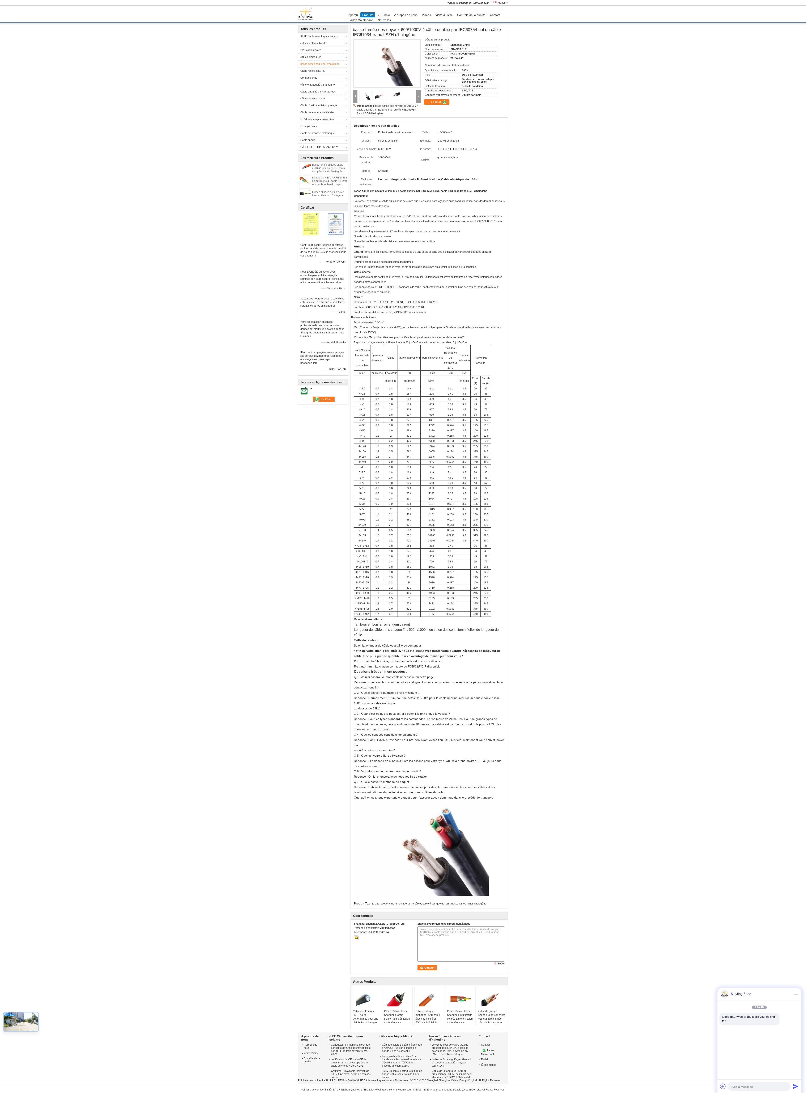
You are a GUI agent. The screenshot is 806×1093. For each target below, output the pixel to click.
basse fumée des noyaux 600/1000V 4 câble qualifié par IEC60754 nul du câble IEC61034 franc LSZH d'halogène (387, 109)
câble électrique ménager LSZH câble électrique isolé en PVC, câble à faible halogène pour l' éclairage (428, 1021)
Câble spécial (308, 140)
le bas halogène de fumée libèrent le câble (396, 903)
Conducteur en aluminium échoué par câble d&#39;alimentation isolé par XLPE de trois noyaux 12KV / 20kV (351, 1049)
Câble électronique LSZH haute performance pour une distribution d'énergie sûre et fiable (365, 1019)
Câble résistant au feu (312, 70)
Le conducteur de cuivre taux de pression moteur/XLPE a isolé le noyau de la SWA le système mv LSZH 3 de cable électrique (450, 1049)
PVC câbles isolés (310, 50)
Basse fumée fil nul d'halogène (468, 903)
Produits (367, 15)
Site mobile (490, 1064)
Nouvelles (384, 20)
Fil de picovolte (309, 126)
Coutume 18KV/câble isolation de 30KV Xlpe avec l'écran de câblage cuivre (351, 1074)
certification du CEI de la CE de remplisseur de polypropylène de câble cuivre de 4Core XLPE (350, 1062)
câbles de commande (312, 98)
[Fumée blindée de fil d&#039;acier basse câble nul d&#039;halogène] (305, 193)
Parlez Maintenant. (360, 19)
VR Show (384, 15)
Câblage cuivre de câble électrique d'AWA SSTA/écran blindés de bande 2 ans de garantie (402, 1048)
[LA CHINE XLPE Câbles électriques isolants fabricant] (306, 14)
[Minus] (795, 994)
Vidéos (426, 15)
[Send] (795, 1086)
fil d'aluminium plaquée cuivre (317, 119)
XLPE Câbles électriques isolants (319, 36)
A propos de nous (405, 15)
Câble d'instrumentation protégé (318, 105)
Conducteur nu (308, 77)
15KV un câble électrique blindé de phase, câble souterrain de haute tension (402, 1074)
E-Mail (484, 1059)
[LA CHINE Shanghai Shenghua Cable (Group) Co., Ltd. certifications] (310, 224)
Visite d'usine (444, 15)
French (502, 2)
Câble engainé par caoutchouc (318, 91)
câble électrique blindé (313, 43)
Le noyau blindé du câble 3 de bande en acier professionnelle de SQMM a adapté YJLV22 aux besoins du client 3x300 (401, 1061)
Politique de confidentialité (313, 1080)
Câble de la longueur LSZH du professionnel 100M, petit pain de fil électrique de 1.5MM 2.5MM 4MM (452, 1074)
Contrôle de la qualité (471, 15)
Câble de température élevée (317, 112)
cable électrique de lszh (436, 903)
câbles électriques (310, 57)
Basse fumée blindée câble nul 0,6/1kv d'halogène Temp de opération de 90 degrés (328, 168)
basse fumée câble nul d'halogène (320, 63)
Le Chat (436, 102)
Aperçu (353, 15)
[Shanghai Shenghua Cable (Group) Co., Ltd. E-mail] (356, 937)
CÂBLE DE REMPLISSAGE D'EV (319, 147)
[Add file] (723, 1086)
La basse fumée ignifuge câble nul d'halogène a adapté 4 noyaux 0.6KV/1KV (451, 1062)
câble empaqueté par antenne (317, 84)
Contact (495, 15)
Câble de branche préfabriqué (317, 133)
